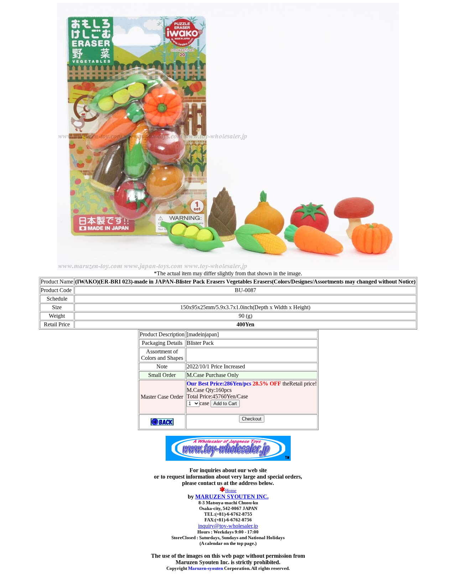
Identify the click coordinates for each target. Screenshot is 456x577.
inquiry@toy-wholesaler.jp (228, 526)
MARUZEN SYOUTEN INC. (232, 497)
